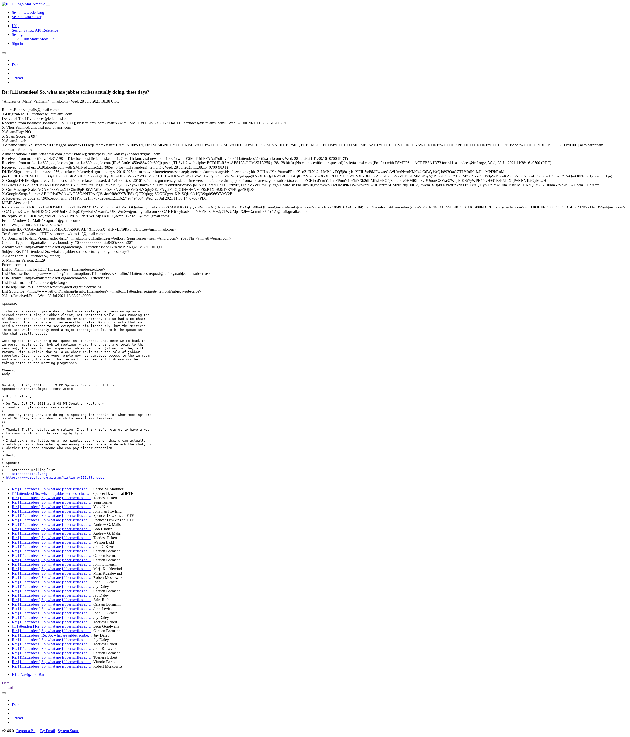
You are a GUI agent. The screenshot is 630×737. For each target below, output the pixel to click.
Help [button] (15, 26)
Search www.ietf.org (28, 12)
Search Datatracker (26, 17)
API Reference (46, 30)
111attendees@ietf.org (26, 474)
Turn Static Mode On (38, 39)
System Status (68, 731)
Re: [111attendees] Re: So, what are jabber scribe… (52, 635)
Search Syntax (23, 30)
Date (15, 65)
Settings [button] (18, 34)
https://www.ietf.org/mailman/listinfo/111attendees (55, 477)
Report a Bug (26, 731)
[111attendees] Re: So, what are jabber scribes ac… (51, 626)
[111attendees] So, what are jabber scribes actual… (51, 493)
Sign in (17, 43)
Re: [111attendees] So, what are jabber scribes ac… (51, 489)
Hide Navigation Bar (28, 675)
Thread (17, 78)
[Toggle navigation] (48, 5)
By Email (47, 731)
